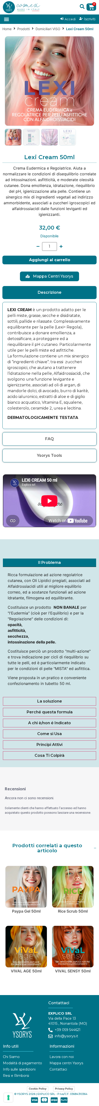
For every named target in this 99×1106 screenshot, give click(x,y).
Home (7, 29)
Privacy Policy (64, 1088)
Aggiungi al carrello (49, 260)
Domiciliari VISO (48, 29)
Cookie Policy (37, 1088)
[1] (49, 81)
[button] (82, 6)
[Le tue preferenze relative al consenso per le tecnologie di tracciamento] (8, 1097)
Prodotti (23, 29)
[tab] (49, 292)
